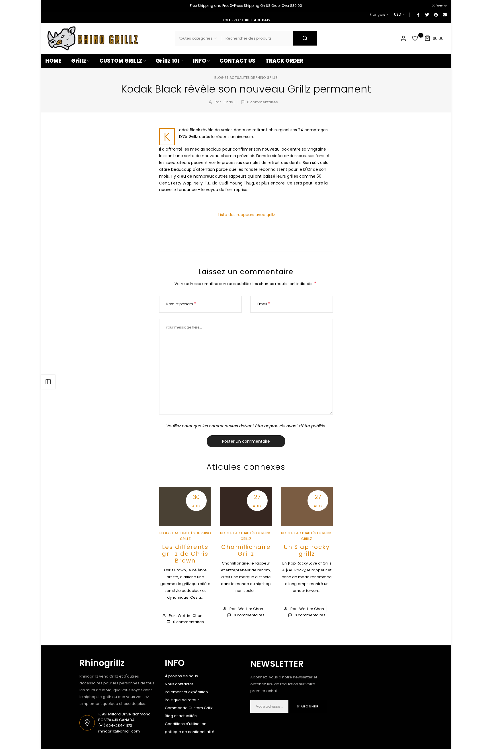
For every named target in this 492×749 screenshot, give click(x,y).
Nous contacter (179, 684)
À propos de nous (181, 676)
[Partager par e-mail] (444, 14)
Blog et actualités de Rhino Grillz (246, 77)
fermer (54, 6)
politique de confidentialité (189, 731)
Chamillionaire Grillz (246, 550)
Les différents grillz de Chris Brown (185, 554)
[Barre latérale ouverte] (48, 382)
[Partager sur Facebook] (418, 14)
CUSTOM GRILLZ (120, 60)
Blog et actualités (181, 716)
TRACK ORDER (284, 60)
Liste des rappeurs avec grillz (246, 214)
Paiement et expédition (186, 692)
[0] (415, 38)
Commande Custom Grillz (189, 708)
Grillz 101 (168, 60)
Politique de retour (182, 700)
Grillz (78, 60)
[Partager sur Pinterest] (435, 14)
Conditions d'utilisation (185, 724)
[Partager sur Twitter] (427, 14)
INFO (199, 60)
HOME (53, 60)
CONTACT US (237, 60)
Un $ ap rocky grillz (307, 550)
